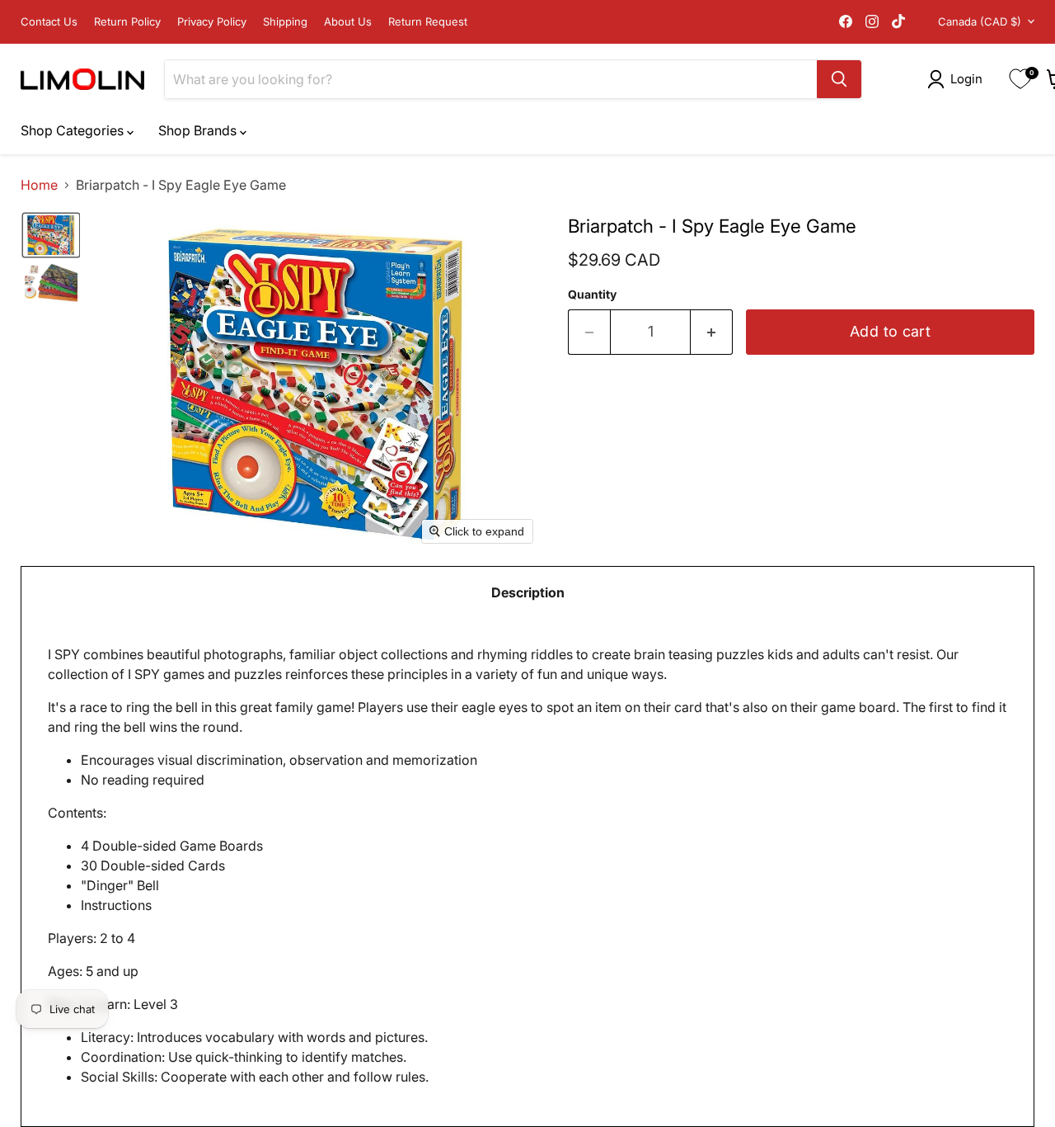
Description (528, 592)
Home (39, 184)
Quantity (592, 294)
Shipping (285, 22)
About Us (348, 22)
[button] (958, 79)
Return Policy (127, 22)
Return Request (427, 22)
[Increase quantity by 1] (712, 332)
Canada (979, 21)
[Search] (839, 79)
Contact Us (49, 22)
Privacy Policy (211, 22)
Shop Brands (199, 130)
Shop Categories (74, 130)
